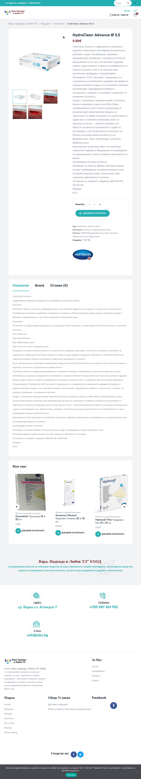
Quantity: (80, 204)
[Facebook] (135, 3)
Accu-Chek (9, 723)
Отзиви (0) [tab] (59, 286)
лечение (114, 233)
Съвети (95, 680)
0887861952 (34, 3)
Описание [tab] (21, 286)
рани (85, 236)
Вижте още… (9, 689)
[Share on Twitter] (86, 240)
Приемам (71, 775)
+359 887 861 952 (104, 607)
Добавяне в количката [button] (33, 531)
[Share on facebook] (83, 240)
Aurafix (7, 704)
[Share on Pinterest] (89, 240)
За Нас (95, 666)
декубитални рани (100, 233)
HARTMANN (86, 233)
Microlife (8, 714)
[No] (137, 771)
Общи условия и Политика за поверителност (69, 709)
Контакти (96, 676)
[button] (64, 37)
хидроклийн (94, 236)
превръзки (77, 236)
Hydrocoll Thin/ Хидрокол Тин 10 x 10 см (109, 521)
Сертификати (98, 671)
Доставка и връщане (58, 704)
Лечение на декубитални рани (97, 230)
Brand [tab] (39, 286)
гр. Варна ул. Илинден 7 (37, 607)
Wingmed (8, 709)
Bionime (7, 728)
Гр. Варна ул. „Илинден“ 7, (17, 3)
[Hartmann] (83, 255)
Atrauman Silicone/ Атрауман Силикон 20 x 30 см (70, 518)
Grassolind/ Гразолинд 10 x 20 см (30, 518)
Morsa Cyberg (10, 732)
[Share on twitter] (80, 754)
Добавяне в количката (94, 213)
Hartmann (8, 718)
